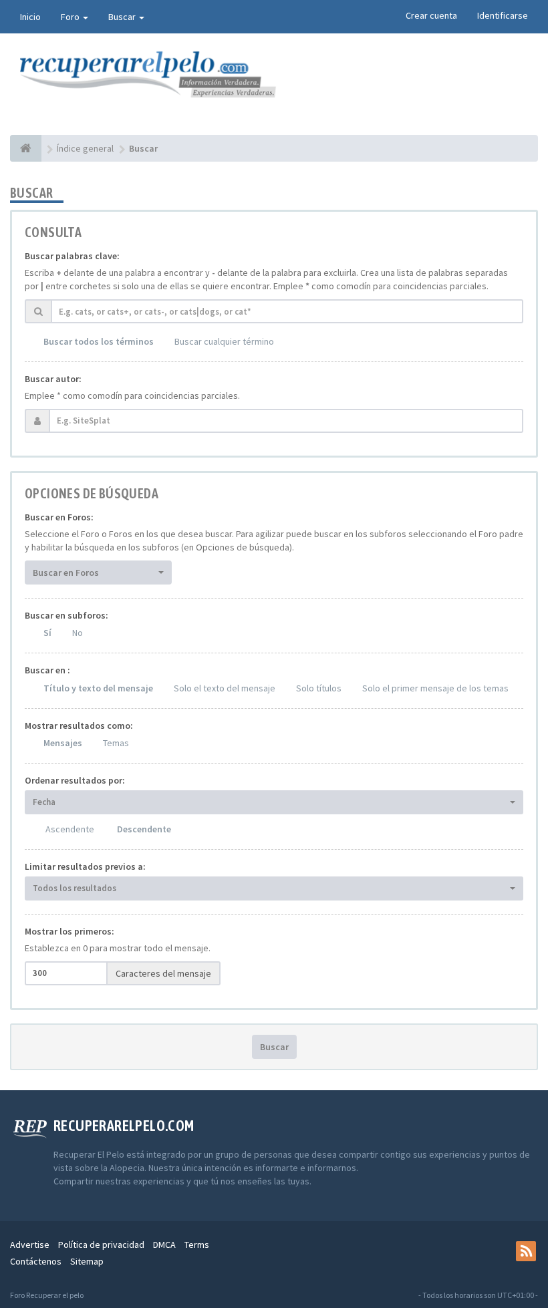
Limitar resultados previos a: (85, 866)
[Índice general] (25, 148)
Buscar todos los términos (98, 341)
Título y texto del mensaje (98, 688)
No (77, 633)
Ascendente (69, 829)
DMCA (164, 1245)
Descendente (144, 829)
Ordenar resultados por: (75, 780)
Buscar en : (47, 670)
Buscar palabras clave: (72, 256)
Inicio (30, 17)
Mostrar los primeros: (69, 931)
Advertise (29, 1245)
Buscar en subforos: (66, 615)
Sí (47, 633)
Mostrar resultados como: (79, 725)
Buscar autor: (53, 379)
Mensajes (62, 743)
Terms (196, 1245)
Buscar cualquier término (224, 341)
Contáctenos (35, 1261)
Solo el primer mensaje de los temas (435, 688)
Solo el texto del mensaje (224, 688)
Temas (116, 743)
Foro (71, 17)
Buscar (123, 17)
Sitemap (87, 1261)
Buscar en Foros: (59, 517)
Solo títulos (318, 688)
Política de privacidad (101, 1245)
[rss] (526, 1251)
